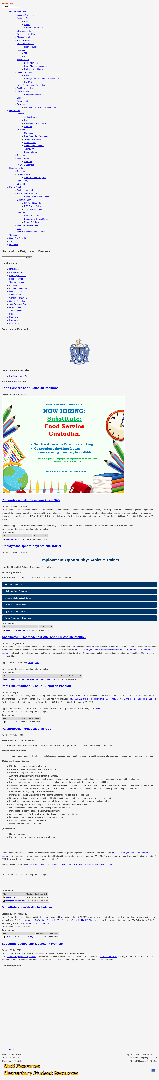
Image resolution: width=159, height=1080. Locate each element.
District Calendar (24, 37)
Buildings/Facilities (25, 15)
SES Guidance (23, 174)
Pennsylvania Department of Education (41, 79)
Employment (22, 101)
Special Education (25, 72)
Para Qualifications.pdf (15, 901)
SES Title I (21, 184)
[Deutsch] (7, 3)
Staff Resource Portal (26, 88)
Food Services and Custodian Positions (30, 388)
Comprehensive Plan (26, 34)
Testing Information (32, 139)
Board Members (31, 63)
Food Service (23, 213)
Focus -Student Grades (27, 193)
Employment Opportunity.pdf (17, 630)
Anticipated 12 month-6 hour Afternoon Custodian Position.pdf (32, 679)
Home (17, 381)
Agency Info (29, 149)
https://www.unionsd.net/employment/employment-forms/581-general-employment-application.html (70, 864)
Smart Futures (30, 152)
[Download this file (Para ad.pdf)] (4, 897)
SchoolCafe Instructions (34, 222)
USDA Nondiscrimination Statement (40, 107)
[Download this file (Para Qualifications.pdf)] (4, 901)
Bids (19, 98)
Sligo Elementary (16, 168)
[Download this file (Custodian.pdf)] (4, 722)
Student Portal (23, 158)
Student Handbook (25, 190)
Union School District (18, 12)
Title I (26, 53)
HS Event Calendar (25, 165)
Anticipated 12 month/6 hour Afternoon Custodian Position (44, 637)
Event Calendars (24, 200)
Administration (23, 91)
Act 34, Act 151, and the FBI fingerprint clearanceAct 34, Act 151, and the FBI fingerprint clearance (112, 699)
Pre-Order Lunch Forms (19, 376)
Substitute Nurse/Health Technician (27, 907)
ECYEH (27, 56)
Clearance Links (24, 31)
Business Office (24, 18)
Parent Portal (15, 187)
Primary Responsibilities (16, 605)
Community (14, 235)
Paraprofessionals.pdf (14, 539)
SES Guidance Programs (35, 178)
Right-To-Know (30, 47)
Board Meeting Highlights (35, 66)
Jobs (11, 1049)
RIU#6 (27, 75)
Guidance (21, 130)
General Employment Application (21, 957)
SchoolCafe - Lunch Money (36, 219)
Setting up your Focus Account (37, 197)
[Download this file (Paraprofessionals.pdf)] (4, 539)
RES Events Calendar (34, 206)
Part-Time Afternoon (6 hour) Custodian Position (36, 686)
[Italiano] (10, 3)
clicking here (33, 663)
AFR (26, 21)
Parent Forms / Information (28, 225)
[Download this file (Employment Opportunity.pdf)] (4, 630)
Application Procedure (15, 611)
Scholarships (30, 143)
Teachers (21, 155)
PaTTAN (28, 82)
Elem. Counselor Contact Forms (31, 232)
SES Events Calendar (34, 209)
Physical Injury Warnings (35, 123)
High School (14, 111)
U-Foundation (15, 307)
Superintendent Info (32, 95)
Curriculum (29, 133)
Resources (21, 104)
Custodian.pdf (11, 722)
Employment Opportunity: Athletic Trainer (31, 546)
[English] (3, 3)
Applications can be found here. (36, 923)
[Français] (12, 3)
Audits (27, 25)
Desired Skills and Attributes (18, 598)
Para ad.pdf (10, 897)
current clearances (108, 957)
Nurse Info (13, 245)
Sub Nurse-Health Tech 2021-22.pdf (20, 937)
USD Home (14, 269)
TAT (11, 241)
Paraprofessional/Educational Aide (26, 728)
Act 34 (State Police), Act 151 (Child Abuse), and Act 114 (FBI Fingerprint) (67, 920)
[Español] (5, 3)
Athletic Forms (30, 117)
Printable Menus (31, 216)
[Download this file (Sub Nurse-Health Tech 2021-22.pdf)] (4, 937)
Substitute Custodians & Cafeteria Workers (32, 943)
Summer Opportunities (34, 146)
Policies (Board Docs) (33, 69)
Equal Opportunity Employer (18, 618)
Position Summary (13, 584)
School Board (23, 60)
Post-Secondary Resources (36, 136)
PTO (19, 229)
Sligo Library (22, 181)
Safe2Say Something (18, 238)
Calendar (28, 127)
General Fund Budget (33, 28)
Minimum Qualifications (16, 591)
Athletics (20, 114)
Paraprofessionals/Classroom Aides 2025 (31, 500)
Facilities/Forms (24, 40)
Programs (21, 50)
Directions (28, 120)
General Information (25, 44)
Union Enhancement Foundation (31, 85)
